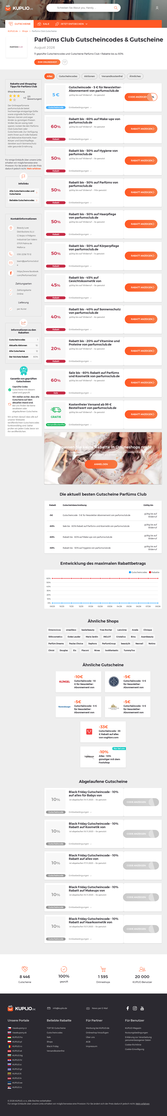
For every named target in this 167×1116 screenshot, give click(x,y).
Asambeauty (147, 637)
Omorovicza (54, 630)
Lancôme (122, 630)
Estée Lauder (74, 637)
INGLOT (107, 637)
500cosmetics (55, 637)
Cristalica (121, 637)
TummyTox (129, 650)
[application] (103, 589)
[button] (138, 572)
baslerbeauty (88, 630)
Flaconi (85, 650)
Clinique (148, 630)
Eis (74, 650)
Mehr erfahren (34, 168)
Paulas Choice (76, 643)
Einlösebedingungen (79, 107)
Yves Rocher (106, 630)
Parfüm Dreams (56, 643)
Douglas (64, 650)
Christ (51, 650)
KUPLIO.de (13, 31)
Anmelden (101, 464)
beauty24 (125, 643)
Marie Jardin (92, 637)
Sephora (92, 643)
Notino (152, 643)
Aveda (135, 630)
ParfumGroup (109, 643)
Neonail (139, 643)
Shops (25, 31)
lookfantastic (111, 650)
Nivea (97, 650)
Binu (133, 637)
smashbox (71, 630)
